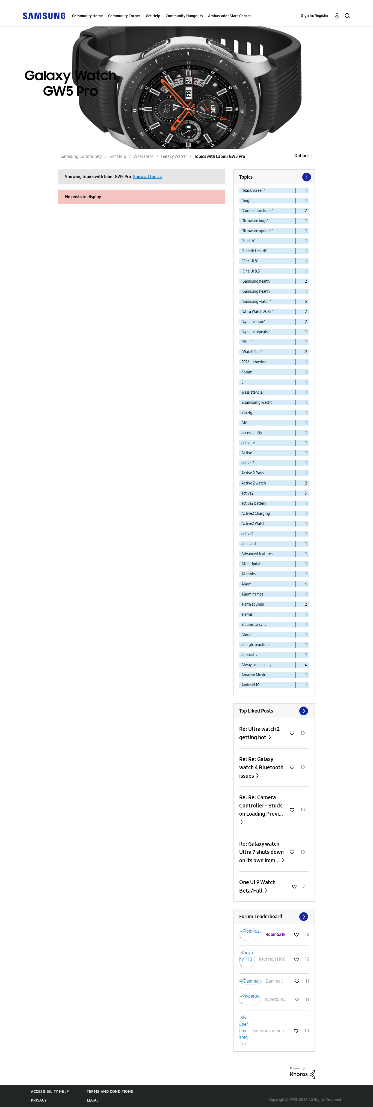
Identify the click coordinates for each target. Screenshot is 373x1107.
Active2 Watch (253, 523)
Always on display (256, 665)
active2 (247, 493)
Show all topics (147, 176)
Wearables (143, 156)
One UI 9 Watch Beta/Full (257, 886)
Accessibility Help (50, 1091)
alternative (250, 655)
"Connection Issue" (257, 210)
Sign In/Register (315, 15)
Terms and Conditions (110, 1091)
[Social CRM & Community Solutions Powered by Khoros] (302, 1072)
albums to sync (254, 624)
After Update (251, 564)
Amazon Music (253, 675)
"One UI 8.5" (251, 271)
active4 (247, 533)
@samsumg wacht (256, 402)
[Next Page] (306, 177)
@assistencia (252, 392)
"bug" (246, 200)
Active (246, 453)
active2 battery (253, 503)
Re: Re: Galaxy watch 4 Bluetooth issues (261, 767)
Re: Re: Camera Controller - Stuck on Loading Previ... (261, 805)
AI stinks (248, 574)
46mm (246, 372)
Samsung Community (81, 156)
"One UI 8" (249, 261)
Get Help (153, 16)
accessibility (251, 432)
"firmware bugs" (254, 221)
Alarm (246, 584)
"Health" (248, 241)
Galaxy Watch (174, 156)
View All (274, 711)
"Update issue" (253, 321)
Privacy (39, 1100)
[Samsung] (44, 15)
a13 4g (246, 412)
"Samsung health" (256, 291)
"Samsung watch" (256, 301)
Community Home (87, 16)
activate (248, 443)
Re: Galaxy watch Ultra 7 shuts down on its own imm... (261, 852)
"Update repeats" (255, 332)
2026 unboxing (254, 362)
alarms (247, 614)
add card (248, 543)
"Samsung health (255, 281)
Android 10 (250, 685)
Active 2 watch (253, 483)
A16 (244, 422)
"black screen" (253, 190)
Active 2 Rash (252, 473)
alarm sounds (252, 604)
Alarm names (252, 594)
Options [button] (301, 155)
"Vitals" (247, 342)
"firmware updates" (257, 231)
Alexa (246, 634)
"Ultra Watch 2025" (257, 311)
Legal (93, 1100)
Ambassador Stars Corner (229, 16)
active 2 (247, 463)
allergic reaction (255, 644)
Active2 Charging (255, 513)
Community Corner (124, 16)
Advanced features (257, 554)
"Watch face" (252, 352)
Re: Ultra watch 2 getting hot (259, 733)
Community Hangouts (184, 16)
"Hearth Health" (254, 251)
